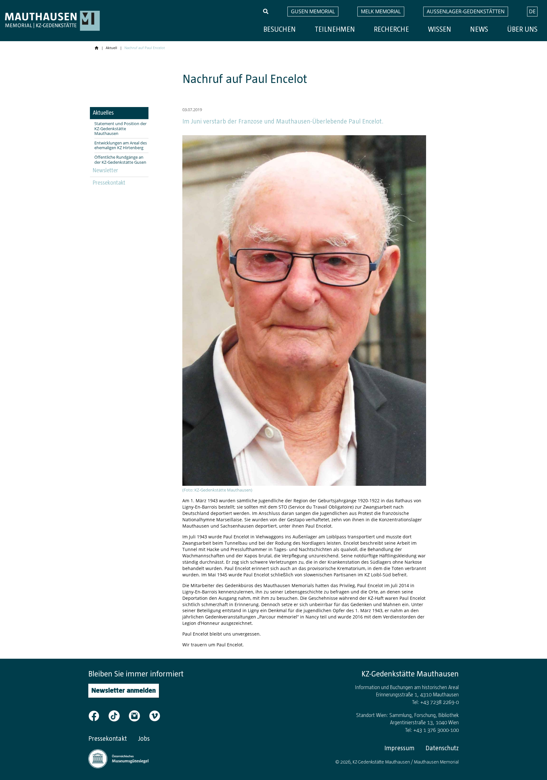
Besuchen (279, 29)
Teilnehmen (335, 29)
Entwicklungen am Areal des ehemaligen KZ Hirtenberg (120, 145)
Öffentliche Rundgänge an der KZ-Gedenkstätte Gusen (120, 160)
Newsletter (105, 170)
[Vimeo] (154, 715)
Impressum (399, 748)
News (479, 29)
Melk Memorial (381, 11)
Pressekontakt (109, 183)
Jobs (144, 738)
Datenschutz (442, 748)
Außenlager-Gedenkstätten (466, 11)
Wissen (439, 29)
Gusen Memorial (313, 11)
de (532, 11)
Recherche (391, 29)
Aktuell (111, 47)
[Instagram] (138, 715)
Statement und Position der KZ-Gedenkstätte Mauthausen (120, 128)
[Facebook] (97, 715)
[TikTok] (118, 715)
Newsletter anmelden (123, 690)
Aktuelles (103, 113)
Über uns (522, 29)
